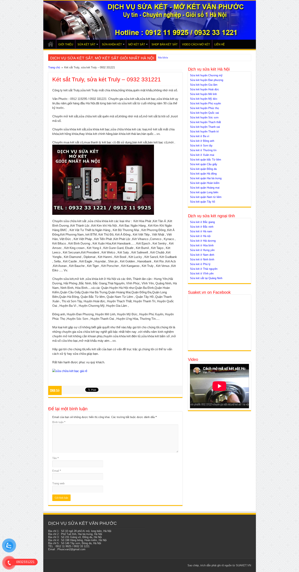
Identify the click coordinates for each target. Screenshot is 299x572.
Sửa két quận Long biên (204, 192)
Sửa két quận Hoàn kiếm (204, 182)
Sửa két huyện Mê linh (203, 94)
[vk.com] (182, 565)
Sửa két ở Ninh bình (202, 259)
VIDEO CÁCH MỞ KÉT (196, 44)
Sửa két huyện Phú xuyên (205, 103)
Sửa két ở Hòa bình (202, 245)
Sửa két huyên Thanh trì (204, 131)
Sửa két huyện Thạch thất (205, 122)
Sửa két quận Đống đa (203, 168)
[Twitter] (163, 565)
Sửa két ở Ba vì (199, 136)
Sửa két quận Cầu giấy (203, 164)
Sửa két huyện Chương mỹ (206, 75)
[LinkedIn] (170, 565)
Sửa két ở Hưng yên (202, 250)
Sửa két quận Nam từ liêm (206, 197)
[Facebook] (159, 565)
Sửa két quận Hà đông (203, 173)
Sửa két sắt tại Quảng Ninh (206, 278)
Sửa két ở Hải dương (203, 240)
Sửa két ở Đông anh (202, 140)
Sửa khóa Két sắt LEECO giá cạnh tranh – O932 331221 (188, 57)
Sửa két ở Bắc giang (202, 222)
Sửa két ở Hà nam (201, 231)
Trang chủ (54, 67)
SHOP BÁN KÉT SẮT (165, 44)
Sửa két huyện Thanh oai (205, 126)
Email (56, 470)
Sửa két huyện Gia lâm (203, 84)
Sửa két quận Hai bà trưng (206, 178)
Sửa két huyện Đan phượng (206, 80)
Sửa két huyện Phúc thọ (204, 108)
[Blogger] (178, 565)
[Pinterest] (167, 565)
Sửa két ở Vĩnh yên (202, 273)
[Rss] (155, 565)
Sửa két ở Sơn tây (201, 145)
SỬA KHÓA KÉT (112, 44)
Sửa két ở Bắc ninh (201, 226)
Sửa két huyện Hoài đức (204, 89)
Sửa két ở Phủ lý (200, 264)
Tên (55, 458)
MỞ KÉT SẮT (136, 44)
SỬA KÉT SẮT (86, 44)
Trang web (58, 483)
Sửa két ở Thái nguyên (203, 268)
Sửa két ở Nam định (202, 254)
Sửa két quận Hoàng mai (204, 187)
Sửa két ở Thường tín (203, 150)
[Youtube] (174, 565)
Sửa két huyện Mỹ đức (203, 98)
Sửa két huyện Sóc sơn (204, 117)
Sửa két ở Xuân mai (202, 154)
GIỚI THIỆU (65, 44)
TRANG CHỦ (50, 44)
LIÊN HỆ (219, 44)
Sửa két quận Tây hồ (202, 201)
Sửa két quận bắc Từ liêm (205, 159)
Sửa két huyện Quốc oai (204, 112)
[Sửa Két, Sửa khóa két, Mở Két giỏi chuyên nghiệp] (149, 20)
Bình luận (58, 422)
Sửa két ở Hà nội (200, 236)
